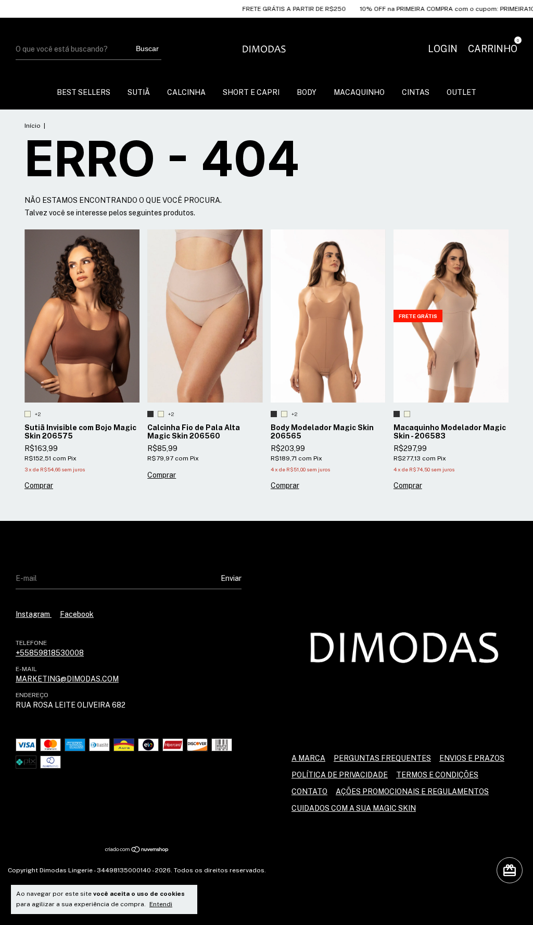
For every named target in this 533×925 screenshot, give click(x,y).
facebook (77, 614)
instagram (34, 614)
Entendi (160, 904)
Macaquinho (359, 92)
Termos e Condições (437, 775)
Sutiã (139, 92)
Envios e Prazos (471, 758)
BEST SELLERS (83, 92)
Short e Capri (251, 92)
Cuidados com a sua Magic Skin (353, 808)
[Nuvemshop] (137, 850)
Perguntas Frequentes (382, 758)
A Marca (308, 758)
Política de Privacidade (339, 775)
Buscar (147, 48)
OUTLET (461, 92)
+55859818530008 (50, 653)
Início (32, 125)
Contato (309, 791)
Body (306, 92)
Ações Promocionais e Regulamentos (412, 791)
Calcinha (186, 92)
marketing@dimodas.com (67, 679)
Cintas (415, 92)
